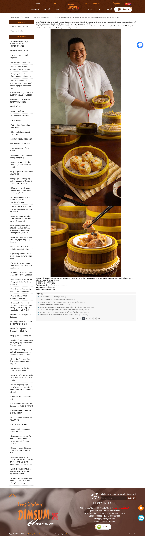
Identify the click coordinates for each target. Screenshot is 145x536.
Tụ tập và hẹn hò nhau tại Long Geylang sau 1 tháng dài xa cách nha (21, 265)
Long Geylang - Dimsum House (34, 534)
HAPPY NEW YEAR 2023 (20, 116)
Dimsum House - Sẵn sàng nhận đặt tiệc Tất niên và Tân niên (20, 450)
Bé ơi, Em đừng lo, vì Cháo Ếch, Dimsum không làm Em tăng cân (20, 361)
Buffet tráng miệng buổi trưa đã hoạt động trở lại (54, 299)
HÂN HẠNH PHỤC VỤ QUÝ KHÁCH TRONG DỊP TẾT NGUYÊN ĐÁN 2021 (20, 199)
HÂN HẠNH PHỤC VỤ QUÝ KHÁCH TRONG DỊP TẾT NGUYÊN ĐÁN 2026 (20, 43)
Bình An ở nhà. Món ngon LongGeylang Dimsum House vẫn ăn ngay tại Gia (20, 190)
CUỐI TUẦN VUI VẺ (18, 107)
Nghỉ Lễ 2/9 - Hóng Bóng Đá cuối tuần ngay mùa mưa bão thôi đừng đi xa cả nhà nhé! (21, 352)
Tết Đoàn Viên (16, 120)
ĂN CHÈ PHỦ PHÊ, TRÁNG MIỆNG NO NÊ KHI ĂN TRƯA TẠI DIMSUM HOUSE (20, 471)
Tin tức (90, 9)
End (99, 318)
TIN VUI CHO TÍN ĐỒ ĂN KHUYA (49, 297)
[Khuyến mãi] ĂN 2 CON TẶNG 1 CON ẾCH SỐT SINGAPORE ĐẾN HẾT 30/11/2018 (21, 480)
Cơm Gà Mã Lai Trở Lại (19, 51)
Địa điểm (105, 527)
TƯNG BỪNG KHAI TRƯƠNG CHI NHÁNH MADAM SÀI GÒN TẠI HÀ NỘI (21, 209)
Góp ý (99, 9)
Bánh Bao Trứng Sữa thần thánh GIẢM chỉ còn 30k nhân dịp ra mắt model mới (21, 218)
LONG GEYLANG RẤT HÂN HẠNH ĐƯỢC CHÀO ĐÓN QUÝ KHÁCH (20, 164)
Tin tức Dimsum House (41, 18)
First (73, 318)
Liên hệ (109, 9)
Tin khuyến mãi (17, 31)
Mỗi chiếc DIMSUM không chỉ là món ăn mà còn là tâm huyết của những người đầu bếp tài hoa (86, 18)
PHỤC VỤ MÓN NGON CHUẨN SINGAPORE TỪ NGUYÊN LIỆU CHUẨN (21, 377)
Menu (58, 9)
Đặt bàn (125, 9)
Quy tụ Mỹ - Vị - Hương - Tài (21, 336)
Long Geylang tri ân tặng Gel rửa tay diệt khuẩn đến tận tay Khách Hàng (21, 281)
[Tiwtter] (118, 5)
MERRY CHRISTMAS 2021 (20, 144)
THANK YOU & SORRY (19, 424)
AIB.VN (65, 534)
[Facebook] (114, 5)
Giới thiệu (47, 9)
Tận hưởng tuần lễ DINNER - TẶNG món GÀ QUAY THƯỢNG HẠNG (21, 256)
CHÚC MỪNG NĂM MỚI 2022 (21, 139)
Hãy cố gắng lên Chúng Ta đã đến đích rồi (52, 304)
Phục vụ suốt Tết (17, 111)
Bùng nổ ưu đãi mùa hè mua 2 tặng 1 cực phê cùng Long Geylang (21, 239)
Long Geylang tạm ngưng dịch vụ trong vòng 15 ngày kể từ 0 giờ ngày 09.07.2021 (21, 181)
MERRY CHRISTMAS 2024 (20, 62)
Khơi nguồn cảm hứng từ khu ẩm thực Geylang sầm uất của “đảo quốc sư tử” (21, 342)
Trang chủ (34, 9)
